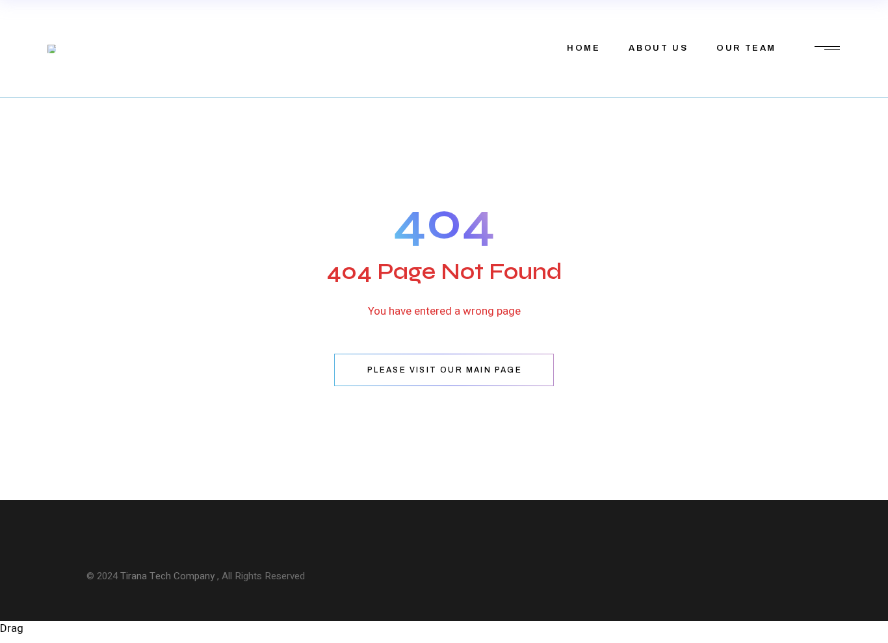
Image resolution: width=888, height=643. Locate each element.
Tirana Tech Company (168, 576)
